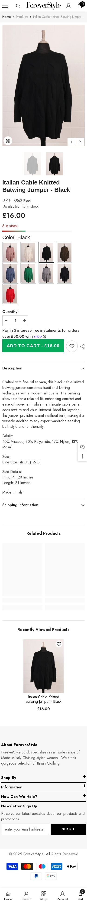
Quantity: (10, 311)
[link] (72, 346)
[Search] (18, 6)
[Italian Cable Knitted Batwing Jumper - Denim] (10, 273)
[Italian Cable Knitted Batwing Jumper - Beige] (28, 252)
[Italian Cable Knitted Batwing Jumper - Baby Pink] (10, 252)
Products (22, 16)
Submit (68, 829)
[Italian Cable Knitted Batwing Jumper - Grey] (46, 273)
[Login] (68, 5)
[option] (43, 85)
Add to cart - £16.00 (33, 345)
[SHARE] (81, 346)
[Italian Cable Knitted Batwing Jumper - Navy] (64, 273)
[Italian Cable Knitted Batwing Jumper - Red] (10, 293)
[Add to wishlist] (58, 644)
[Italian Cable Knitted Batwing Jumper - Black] (43, 666)
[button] (72, 142)
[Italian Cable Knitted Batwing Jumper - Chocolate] (64, 252)
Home (6, 16)
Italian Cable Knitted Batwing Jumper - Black (43, 699)
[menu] (5, 6)
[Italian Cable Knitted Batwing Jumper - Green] (28, 273)
